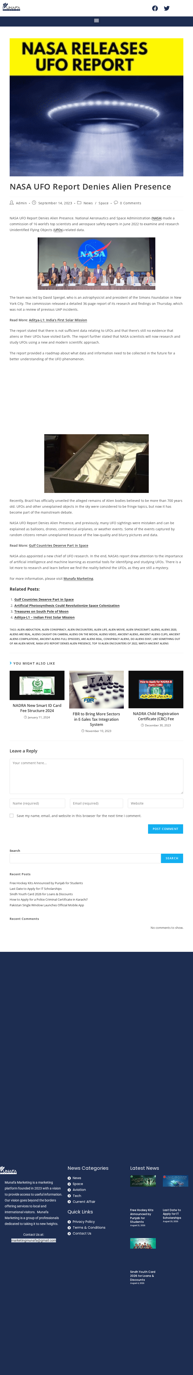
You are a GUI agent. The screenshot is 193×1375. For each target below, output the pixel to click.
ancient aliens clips (154, 634)
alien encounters (80, 629)
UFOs (58, 230)
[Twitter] (167, 8)
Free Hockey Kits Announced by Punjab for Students (46, 883)
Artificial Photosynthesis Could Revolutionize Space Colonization (67, 605)
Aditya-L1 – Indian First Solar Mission (44, 617)
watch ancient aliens (154, 643)
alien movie (117, 629)
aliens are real (20, 634)
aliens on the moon (83, 634)
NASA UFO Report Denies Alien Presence (63, 643)
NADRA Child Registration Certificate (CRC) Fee (156, 716)
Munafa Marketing (78, 578)
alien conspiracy (54, 629)
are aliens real (91, 639)
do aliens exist (141, 639)
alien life (100, 629)
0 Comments (130, 203)
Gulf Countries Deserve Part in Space (44, 599)
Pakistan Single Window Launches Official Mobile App (47, 905)
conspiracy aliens (116, 639)
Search (15, 850)
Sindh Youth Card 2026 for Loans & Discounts (41, 894)
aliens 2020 (168, 629)
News (88, 203)
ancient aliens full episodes (60, 639)
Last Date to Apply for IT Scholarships (36, 889)
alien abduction (28, 629)
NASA (156, 218)
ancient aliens (128, 634)
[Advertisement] (96, 399)
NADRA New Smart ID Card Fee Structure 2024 (37, 708)
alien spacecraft (138, 629)
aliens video (107, 634)
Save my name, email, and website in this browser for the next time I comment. (79, 815)
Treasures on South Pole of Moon (41, 611)
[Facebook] (155, 8)
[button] (97, 20)
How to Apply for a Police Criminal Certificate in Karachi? (49, 899)
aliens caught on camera (50, 634)
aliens (155, 629)
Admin (21, 203)
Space (104, 203)
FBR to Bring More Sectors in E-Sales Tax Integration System (96, 719)
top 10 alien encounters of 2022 (114, 643)
